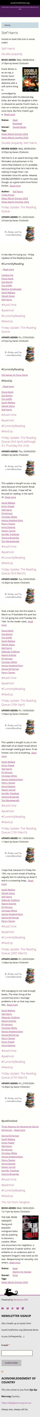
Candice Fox (7, 275)
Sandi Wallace (8, 292)
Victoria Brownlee (10, 537)
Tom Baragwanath (10, 541)
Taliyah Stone (8, 296)
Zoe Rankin (7, 281)
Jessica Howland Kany (12, 520)
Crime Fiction (8, 194)
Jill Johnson (7, 513)
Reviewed (17, 123)
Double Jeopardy (11, 54)
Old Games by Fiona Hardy (14, 374)
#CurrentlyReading (13, 316)
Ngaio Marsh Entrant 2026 (14, 1282)
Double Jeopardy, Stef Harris (19, 143)
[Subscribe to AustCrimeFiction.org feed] (2, 1371)
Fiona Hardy (7, 278)
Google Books (19, 127)
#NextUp (7, 321)
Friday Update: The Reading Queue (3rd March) (18, 571)
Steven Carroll (8, 530)
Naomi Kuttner (8, 655)
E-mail (5, 1345)
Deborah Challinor (10, 651)
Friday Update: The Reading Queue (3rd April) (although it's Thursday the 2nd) (18, 441)
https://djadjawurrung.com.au (16, 1402)
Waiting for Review (22, 1271)
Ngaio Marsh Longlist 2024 (14, 137)
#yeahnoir (7, 310)
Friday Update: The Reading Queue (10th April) (18, 702)
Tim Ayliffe (6, 285)
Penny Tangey (8, 523)
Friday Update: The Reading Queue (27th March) (18, 1075)
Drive (15, 1275)
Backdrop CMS (21, 1299)
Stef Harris (8, 48)
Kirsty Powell (7, 506)
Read (15, 119)
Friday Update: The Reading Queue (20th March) (18, 951)
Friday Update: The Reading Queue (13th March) (18, 830)
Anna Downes (8, 527)
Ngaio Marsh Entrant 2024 (14, 134)
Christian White (9, 516)
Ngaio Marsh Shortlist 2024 (15, 201)
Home (7, 25)
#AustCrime (9, 305)
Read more (9, 114)
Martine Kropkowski (11, 289)
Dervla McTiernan (10, 668)
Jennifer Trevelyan (10, 534)
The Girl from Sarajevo (15, 1202)
